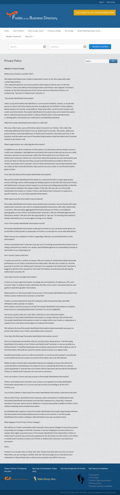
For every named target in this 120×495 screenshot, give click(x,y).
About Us (28, 36)
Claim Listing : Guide (35, 31)
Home (6, 31)
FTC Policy (94, 477)
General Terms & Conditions (101, 486)
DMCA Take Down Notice (100, 480)
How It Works (18, 31)
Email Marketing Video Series (88, 31)
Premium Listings (54, 31)
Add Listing (111, 2)
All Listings (69, 31)
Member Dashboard (13, 36)
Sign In (101, 2)
